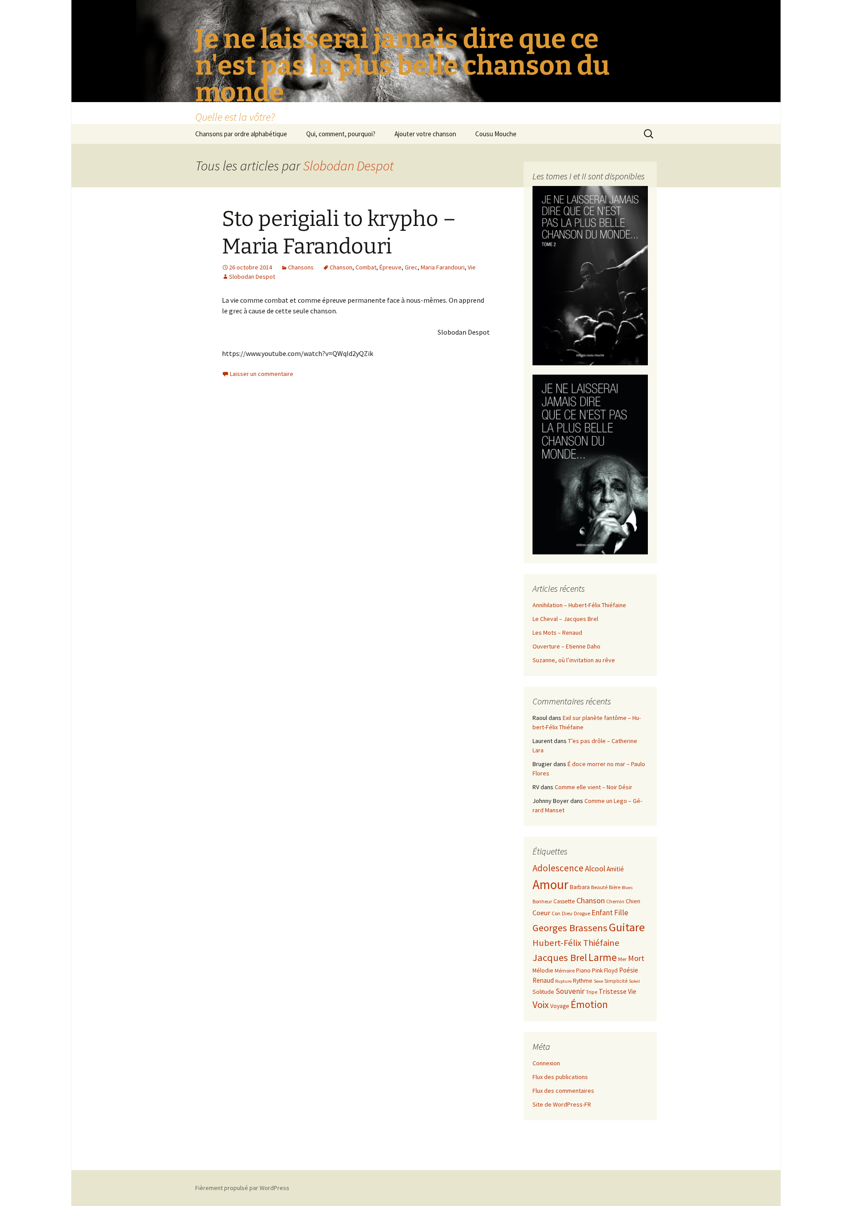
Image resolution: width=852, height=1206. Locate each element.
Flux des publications (560, 1077)
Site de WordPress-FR (561, 1104)
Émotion (589, 1004)
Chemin (615, 901)
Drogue (582, 913)
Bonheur (542, 901)
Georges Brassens (569, 927)
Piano (583, 970)
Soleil (634, 981)
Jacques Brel (559, 957)
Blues (627, 887)
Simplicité (615, 980)
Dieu (567, 913)
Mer (622, 959)
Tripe (591, 992)
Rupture (563, 981)
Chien (633, 901)
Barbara (580, 887)
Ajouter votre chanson (425, 134)
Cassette (564, 901)
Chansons (301, 267)
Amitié (615, 869)
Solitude (543, 992)
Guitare (627, 927)
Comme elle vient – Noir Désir (593, 787)
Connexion (546, 1063)
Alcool (595, 868)
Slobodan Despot (348, 165)
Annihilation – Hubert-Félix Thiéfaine (579, 605)
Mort (636, 958)
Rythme (582, 981)
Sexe (598, 981)
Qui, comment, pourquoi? (340, 134)
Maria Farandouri (443, 267)
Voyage (559, 1006)
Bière (614, 887)
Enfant (602, 912)
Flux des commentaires (563, 1091)
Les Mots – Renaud (557, 633)
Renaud (543, 980)
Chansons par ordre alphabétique (241, 134)
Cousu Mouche (496, 134)
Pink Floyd (605, 970)
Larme (602, 957)
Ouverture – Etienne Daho (566, 646)
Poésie (628, 970)
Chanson (341, 267)
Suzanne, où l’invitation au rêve (573, 660)
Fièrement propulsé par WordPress (242, 1188)
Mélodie (542, 970)
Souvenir (570, 991)
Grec (411, 267)
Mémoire (565, 970)
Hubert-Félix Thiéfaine (575, 943)
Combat (365, 267)
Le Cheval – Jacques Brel (565, 619)
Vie (472, 267)
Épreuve (390, 267)
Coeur (541, 912)
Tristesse (613, 991)
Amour (550, 884)
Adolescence (558, 868)
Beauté (599, 887)
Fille (621, 912)
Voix (540, 1005)
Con (556, 913)
